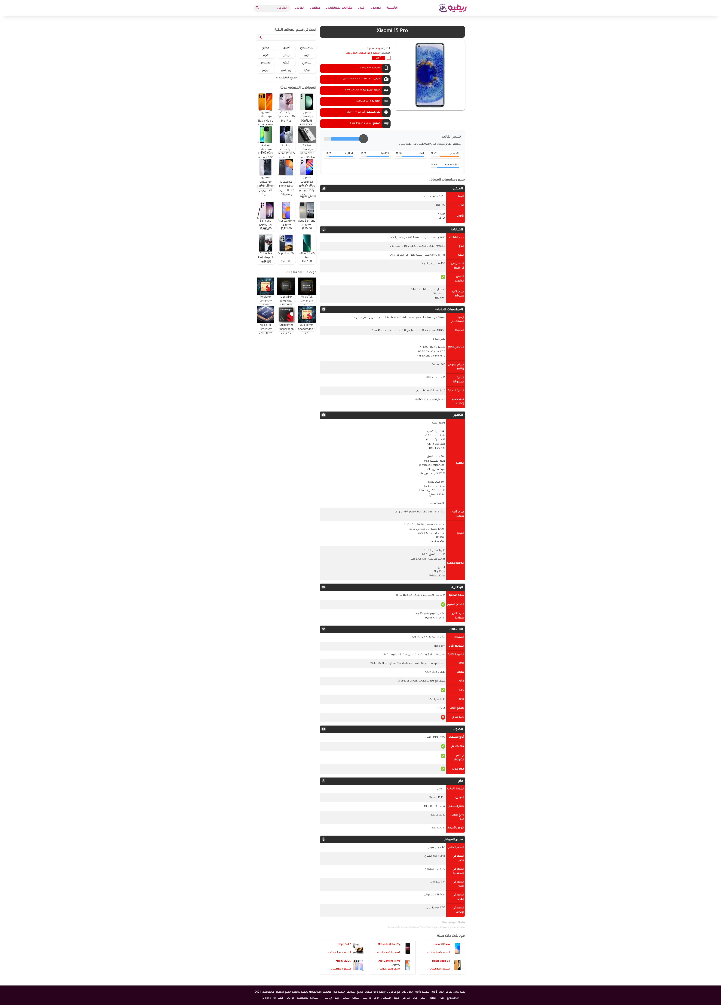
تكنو (336, 998)
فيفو (286, 63)
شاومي (306, 63)
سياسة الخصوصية (307, 998)
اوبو (306, 55)
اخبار (362, 8)
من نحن (289, 998)
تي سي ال (326, 998)
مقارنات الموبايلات (340, 8)
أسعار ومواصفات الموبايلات (362, 53)
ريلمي (286, 55)
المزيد (300, 8)
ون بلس (286, 70)
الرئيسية (391, 8)
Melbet (266, 998)
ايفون (286, 48)
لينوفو (265, 70)
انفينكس (265, 63)
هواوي (265, 48)
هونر (265, 55)
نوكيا (307, 70)
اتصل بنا (278, 998)
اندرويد (377, 8)
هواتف (316, 8)
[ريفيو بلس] (453, 8)
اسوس (346, 998)
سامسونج (306, 48)
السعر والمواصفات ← (438, 952)
